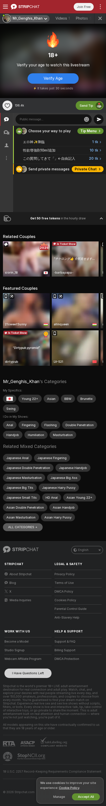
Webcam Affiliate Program (22, 659)
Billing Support (64, 650)
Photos (84, 18)
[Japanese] (9, 399)
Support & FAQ (64, 641)
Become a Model (16, 641)
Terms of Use (64, 583)
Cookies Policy (65, 600)
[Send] (99, 119)
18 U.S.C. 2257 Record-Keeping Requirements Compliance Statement (52, 771)
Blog (12, 583)
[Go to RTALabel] (9, 744)
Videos (62, 18)
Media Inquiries (20, 600)
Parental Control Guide (70, 609)
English (83, 550)
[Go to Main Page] (32, 6)
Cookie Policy (69, 788)
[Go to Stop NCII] (31, 756)
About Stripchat (20, 574)
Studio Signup (14, 650)
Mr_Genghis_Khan (21, 381)
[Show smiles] (86, 119)
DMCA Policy (63, 591)
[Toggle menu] (5, 6)
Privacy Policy (64, 574)
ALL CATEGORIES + (22, 527)
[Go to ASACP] (28, 744)
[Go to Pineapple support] (8, 756)
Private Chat (86, 169)
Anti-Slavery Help (66, 617)
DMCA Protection (66, 659)
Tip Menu (88, 131)
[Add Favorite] (7, 105)
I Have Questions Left (28, 673)
